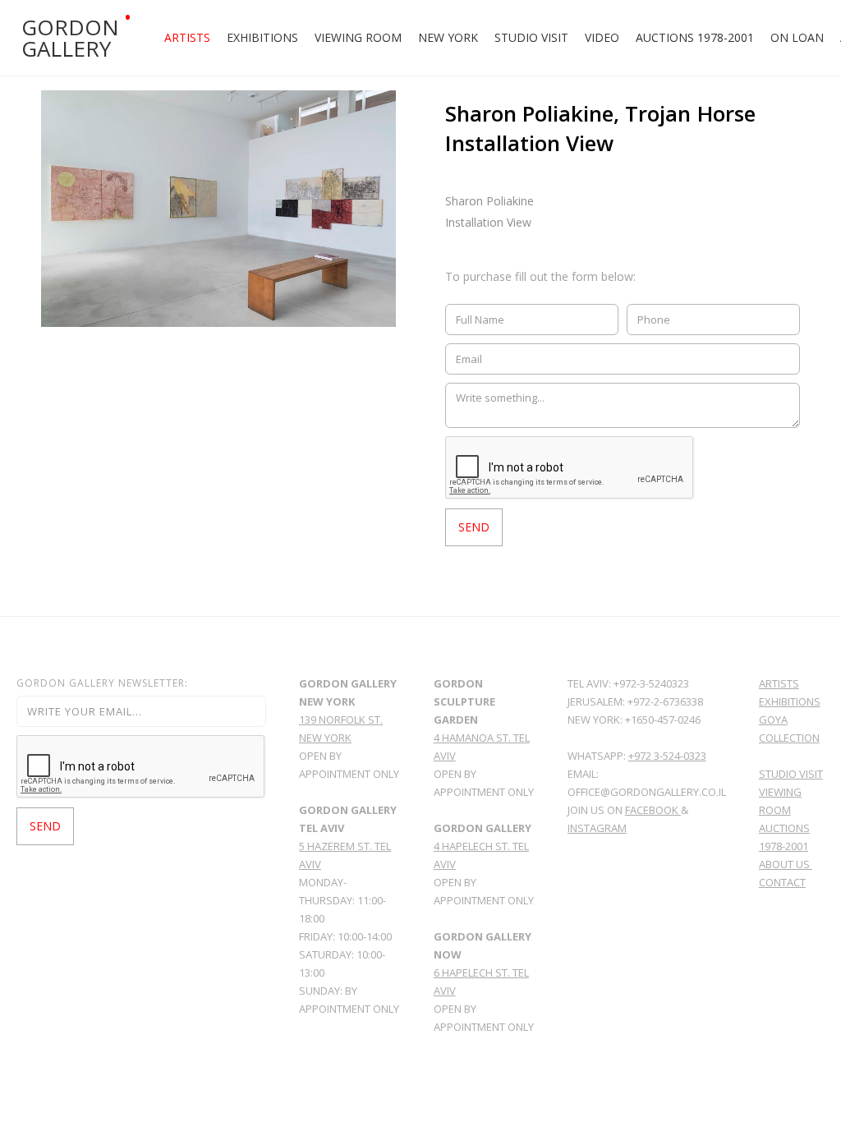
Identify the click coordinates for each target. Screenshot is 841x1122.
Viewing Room (358, 37)
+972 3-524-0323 (667, 755)
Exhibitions (262, 37)
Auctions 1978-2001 (695, 37)
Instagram (597, 828)
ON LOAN (797, 37)
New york (448, 37)
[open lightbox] (218, 208)
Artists (187, 37)
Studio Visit (531, 37)
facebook (653, 809)
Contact (782, 882)
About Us (785, 864)
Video (602, 37)
